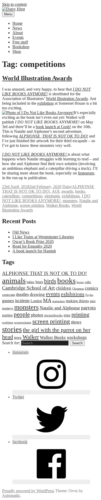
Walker (31, 337)
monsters (70, 200)
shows (76, 322)
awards (67, 191)
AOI (55, 191)
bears (39, 282)
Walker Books (57, 205)
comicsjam (8, 295)
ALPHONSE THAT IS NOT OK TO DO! (48, 188)
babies (30, 282)
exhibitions (71, 196)
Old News (20, 232)
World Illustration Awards (37, 78)
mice (93, 301)
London (36, 301)
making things (77, 300)
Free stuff (20, 42)
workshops (77, 337)
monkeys (7, 308)
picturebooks (53, 315)
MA (47, 300)
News (17, 28)
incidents (22, 300)
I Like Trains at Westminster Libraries (43, 237)
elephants (52, 196)
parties (7, 315)
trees (17, 337)
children (63, 288)
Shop (16, 51)
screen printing (32, 205)
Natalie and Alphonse (60, 307)
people (22, 314)
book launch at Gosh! (53, 126)
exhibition (45, 103)
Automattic (11, 495)
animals (14, 280)
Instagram (86, 173)
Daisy (67, 186)
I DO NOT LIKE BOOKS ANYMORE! (46, 198)
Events (18, 37)
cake (88, 282)
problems (7, 322)
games (8, 300)
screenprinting (22, 322)
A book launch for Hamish (34, 251)
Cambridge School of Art (28, 288)
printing (80, 314)
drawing (37, 294)
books (80, 191)
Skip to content (14, 4)
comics (91, 288)
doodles (22, 294)
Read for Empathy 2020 (32, 246)
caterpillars (11, 196)
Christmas (78, 288)
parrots (88, 307)
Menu (8, 14)
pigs (67, 315)
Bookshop (20, 47)
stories (12, 329)
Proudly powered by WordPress (28, 491)
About (17, 32)
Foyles (89, 294)
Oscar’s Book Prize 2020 (33, 241)
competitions (32, 196)
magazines (58, 301)
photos (37, 314)
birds (50, 281)
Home (17, 23)
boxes (80, 282)
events (53, 294)
